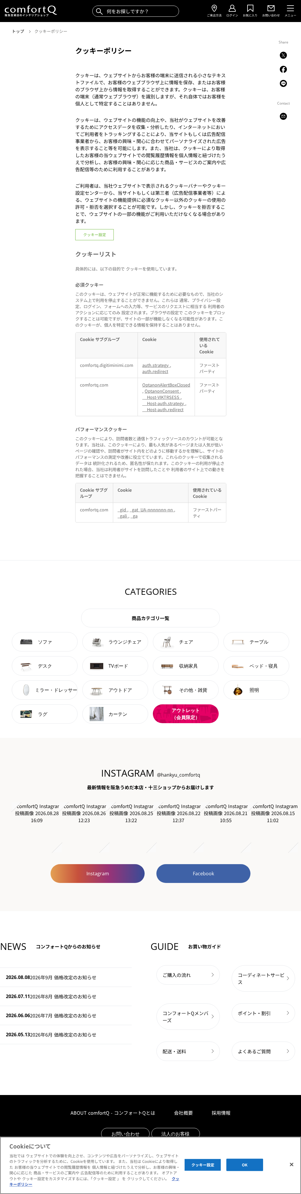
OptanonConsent (162, 391)
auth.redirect (155, 371)
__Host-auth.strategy (163, 403)
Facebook (203, 873)
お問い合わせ (125, 1134)
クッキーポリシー (50, 31)
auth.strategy (156, 365)
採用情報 (221, 1112)
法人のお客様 (175, 1134)
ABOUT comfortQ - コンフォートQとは (113, 1112)
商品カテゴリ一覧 (150, 618)
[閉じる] (291, 1164)
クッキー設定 (94, 234)
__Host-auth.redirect (162, 409)
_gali (123, 516)
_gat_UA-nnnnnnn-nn (152, 509)
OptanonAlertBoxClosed (166, 385)
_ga (134, 516)
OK (245, 1165)
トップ (18, 31)
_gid (122, 509)
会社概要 (183, 1112)
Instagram (97, 873)
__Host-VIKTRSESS (161, 397)
